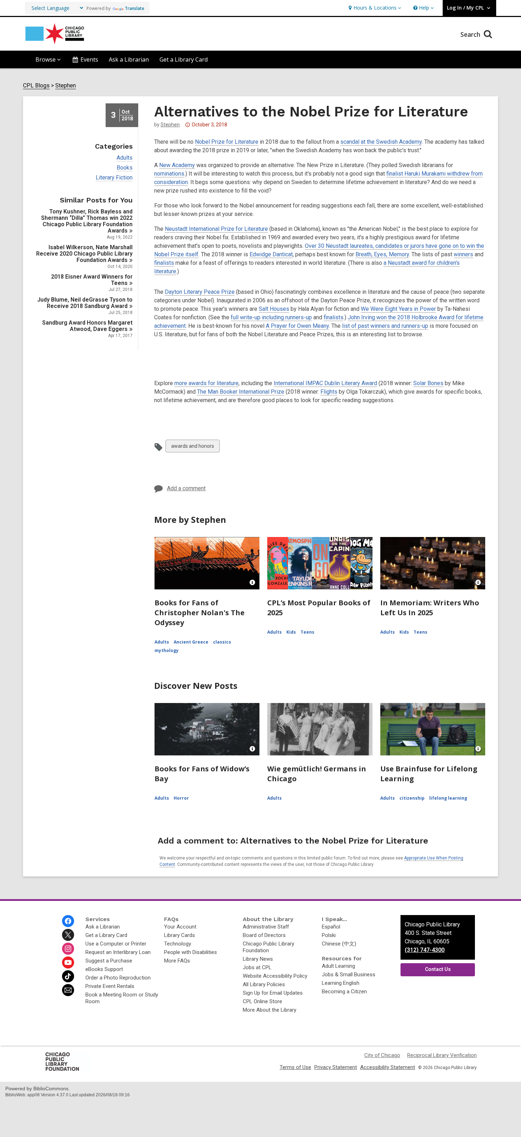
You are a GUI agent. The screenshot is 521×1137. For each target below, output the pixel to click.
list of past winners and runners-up (385, 325)
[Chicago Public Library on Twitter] (68, 935)
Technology (177, 944)
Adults (125, 157)
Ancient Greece (191, 642)
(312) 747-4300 (424, 950)
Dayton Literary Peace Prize (200, 291)
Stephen (65, 85)
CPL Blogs (36, 85)
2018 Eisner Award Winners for (92, 279)
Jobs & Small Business (348, 974)
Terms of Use (295, 1067)
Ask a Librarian (129, 59)
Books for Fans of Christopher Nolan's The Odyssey (200, 612)
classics (222, 642)
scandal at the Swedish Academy (381, 141)
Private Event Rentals (109, 986)
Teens (307, 632)
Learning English (340, 983)
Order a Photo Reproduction (118, 978)
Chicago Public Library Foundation (268, 947)
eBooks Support (104, 969)
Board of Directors (264, 935)
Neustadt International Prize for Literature (216, 228)
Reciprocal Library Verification (442, 1055)
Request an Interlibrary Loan (118, 952)
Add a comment (186, 488)
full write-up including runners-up (271, 317)
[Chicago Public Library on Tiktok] (68, 976)
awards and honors (192, 447)
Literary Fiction (114, 177)
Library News (258, 959)
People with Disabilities (190, 952)
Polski (329, 935)
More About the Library (269, 1010)
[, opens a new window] (67, 1070)
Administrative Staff (266, 927)
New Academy (177, 165)
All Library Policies (264, 984)
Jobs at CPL (257, 967)
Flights (328, 391)
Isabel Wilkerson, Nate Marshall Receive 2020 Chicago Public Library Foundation (84, 253)
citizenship (412, 798)
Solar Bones (428, 383)
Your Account (180, 927)
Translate (134, 8)
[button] (374, 8)
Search (471, 34)
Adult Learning (338, 966)
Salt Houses (274, 308)
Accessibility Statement (387, 1067)
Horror (181, 798)
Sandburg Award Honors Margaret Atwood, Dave (87, 325)
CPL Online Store (262, 1001)
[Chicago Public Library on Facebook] (68, 921)
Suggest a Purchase (108, 961)
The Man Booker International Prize (240, 391)
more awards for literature (206, 383)
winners (463, 254)
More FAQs (177, 961)
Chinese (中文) (339, 944)
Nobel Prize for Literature (226, 141)
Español (331, 927)
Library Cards (179, 935)
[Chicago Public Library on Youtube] (68, 962)
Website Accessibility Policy (275, 976)
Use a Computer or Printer (115, 944)
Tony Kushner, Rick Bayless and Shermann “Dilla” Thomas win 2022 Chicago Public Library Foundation (87, 221)
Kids (291, 632)
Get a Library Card (183, 59)
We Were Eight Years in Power (398, 308)
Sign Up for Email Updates (273, 993)
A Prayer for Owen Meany (297, 325)
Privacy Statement (335, 1067)
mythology (167, 650)
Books (125, 167)
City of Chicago (382, 1055)
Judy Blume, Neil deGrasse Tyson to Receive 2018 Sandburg (85, 302)
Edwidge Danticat (271, 254)
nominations (169, 173)
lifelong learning (448, 798)
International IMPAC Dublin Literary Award (325, 383)
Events (89, 59)
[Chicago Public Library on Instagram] (68, 949)
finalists (164, 262)
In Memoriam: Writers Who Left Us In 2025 (429, 607)
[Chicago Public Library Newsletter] (68, 990)
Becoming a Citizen (344, 991)
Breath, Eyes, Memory (382, 254)
